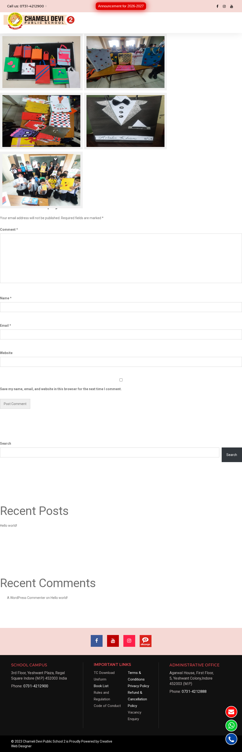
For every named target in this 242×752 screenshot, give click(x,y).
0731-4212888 (194, 691)
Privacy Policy (138, 686)
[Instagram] (224, 6)
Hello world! (8, 525)
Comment (9, 229)
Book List (101, 686)
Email (5, 325)
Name (6, 298)
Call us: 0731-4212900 (25, 6)
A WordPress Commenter (26, 598)
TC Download (104, 673)
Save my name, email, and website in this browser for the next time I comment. (61, 389)
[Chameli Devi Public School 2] (39, 21)
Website (6, 353)
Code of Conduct (107, 706)
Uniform (100, 679)
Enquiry (133, 719)
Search (5, 443)
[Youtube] (231, 6)
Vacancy (134, 712)
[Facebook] (217, 6)
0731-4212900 (35, 686)
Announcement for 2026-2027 (121, 6)
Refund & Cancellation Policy (137, 699)
